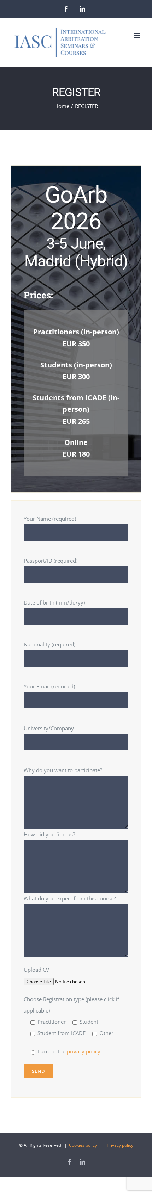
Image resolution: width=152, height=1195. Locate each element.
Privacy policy (120, 1145)
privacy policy (82, 1051)
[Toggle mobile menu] (137, 35)
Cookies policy (83, 1145)
